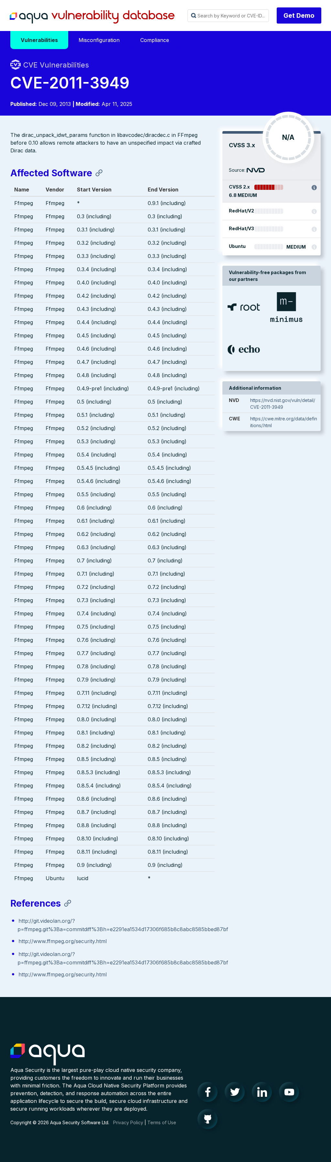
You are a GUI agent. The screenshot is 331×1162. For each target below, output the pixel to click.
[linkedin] (263, 1093)
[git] (209, 1120)
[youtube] (290, 1093)
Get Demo (299, 15)
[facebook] (209, 1093)
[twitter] (236, 1093)
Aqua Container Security (47, 1055)
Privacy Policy (128, 1122)
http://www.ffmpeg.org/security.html (62, 941)
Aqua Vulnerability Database (92, 17)
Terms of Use (161, 1122)
